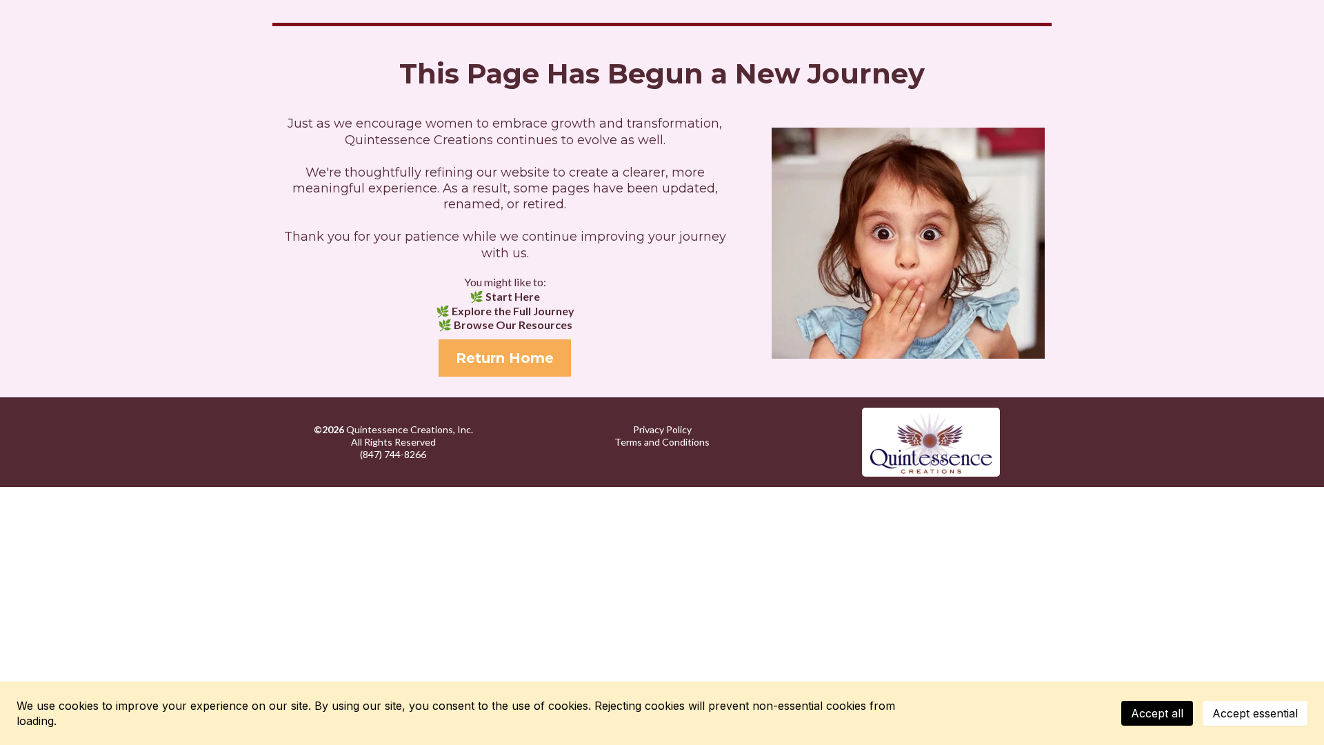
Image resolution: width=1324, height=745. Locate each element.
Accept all (1157, 713)
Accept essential (1255, 713)
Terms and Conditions (662, 442)
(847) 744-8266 (393, 454)
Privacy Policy (662, 429)
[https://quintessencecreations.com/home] (931, 442)
